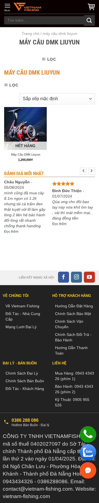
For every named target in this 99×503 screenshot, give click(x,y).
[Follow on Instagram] (76, 277)
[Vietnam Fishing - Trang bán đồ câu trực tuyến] (27, 7)
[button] (7, 7)
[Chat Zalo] (88, 452)
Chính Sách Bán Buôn (25, 381)
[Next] (91, 171)
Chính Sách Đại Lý (22, 373)
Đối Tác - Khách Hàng (25, 388)
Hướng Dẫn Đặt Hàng (74, 306)
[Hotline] (88, 434)
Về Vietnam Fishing (22, 306)
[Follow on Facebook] (63, 277)
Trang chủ (30, 33)
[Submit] (89, 20)
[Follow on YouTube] (89, 277)
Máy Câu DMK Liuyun (25, 154)
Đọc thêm (11, 232)
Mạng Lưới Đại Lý (21, 327)
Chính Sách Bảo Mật (73, 313)
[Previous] (83, 171)
